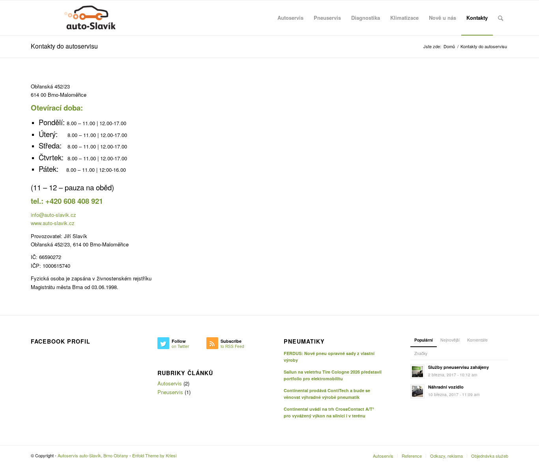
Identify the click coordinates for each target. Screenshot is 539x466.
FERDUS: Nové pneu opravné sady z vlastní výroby (329, 356)
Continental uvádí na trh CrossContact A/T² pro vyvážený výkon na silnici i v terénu (329, 412)
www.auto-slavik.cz (53, 223)
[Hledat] (500, 17)
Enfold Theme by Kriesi (154, 455)
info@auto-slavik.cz (53, 214)
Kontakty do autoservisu (64, 46)
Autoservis (169, 383)
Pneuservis (170, 392)
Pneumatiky (304, 341)
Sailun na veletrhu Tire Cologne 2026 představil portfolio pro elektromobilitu (333, 375)
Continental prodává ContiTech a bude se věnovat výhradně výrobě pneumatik (327, 393)
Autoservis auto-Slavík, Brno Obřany (93, 455)
